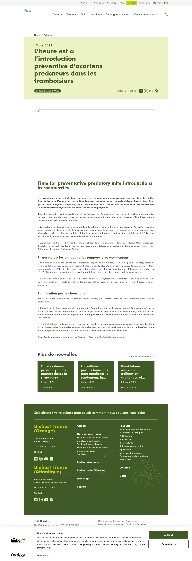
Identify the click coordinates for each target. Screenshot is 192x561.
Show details (43, 555)
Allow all (168, 535)
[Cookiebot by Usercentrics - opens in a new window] (18, 555)
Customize (167, 544)
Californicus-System (47, 249)
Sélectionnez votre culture (53, 413)
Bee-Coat (143, 327)
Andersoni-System (70, 249)
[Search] (165, 14)
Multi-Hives (51, 324)
